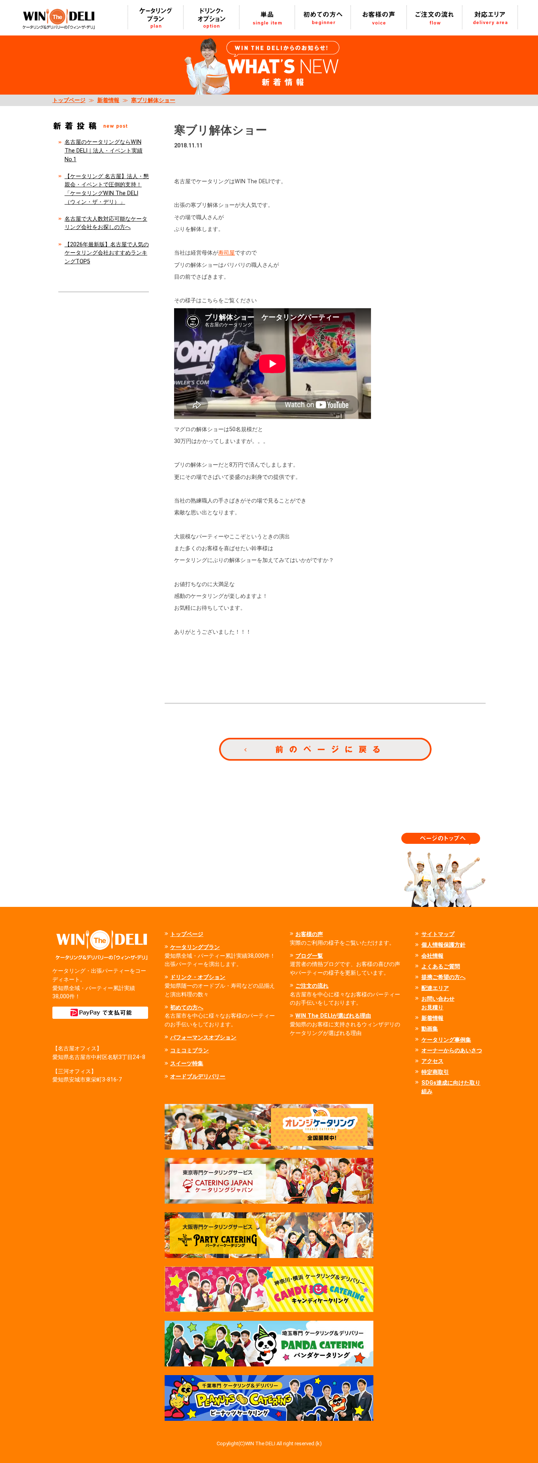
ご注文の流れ (311, 986)
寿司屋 (226, 252)
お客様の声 (309, 934)
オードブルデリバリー (197, 1076)
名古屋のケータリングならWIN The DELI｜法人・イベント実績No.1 (104, 150)
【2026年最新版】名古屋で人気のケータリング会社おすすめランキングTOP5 (107, 253)
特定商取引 (435, 1072)
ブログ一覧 (309, 956)
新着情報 (108, 100)
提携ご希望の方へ (443, 977)
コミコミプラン (189, 1050)
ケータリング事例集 (446, 1040)
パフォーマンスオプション (203, 1037)
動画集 (429, 1029)
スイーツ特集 (186, 1063)
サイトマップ (438, 934)
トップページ (68, 100)
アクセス (432, 1061)
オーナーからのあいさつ (451, 1050)
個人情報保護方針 (443, 945)
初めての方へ (186, 1007)
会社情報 (432, 956)
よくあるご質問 (440, 966)
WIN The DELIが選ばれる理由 (333, 1016)
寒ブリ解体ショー (153, 100)
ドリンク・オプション (197, 977)
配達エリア (435, 988)
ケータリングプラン (195, 947)
